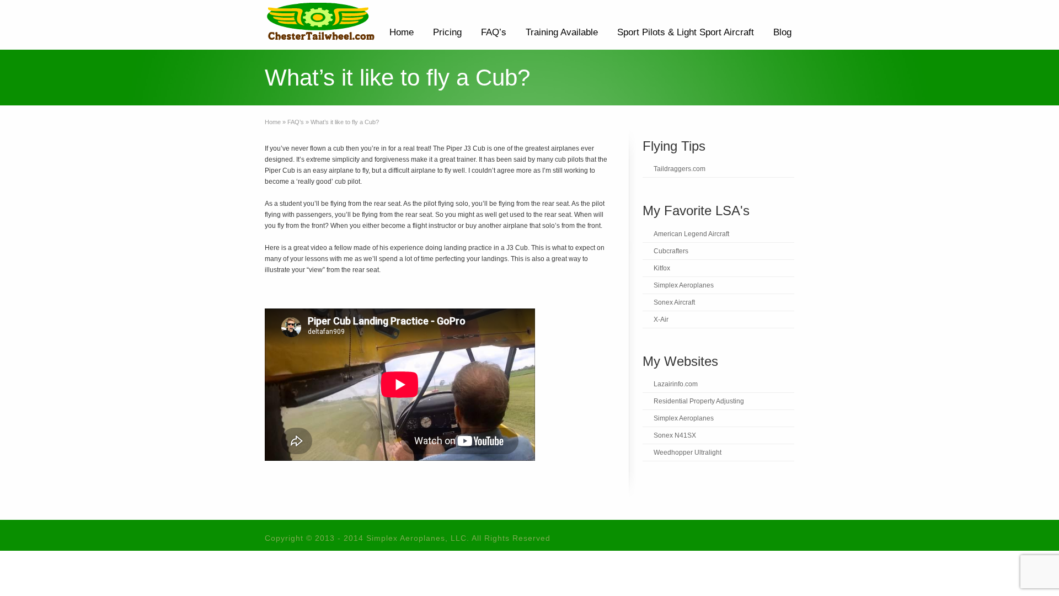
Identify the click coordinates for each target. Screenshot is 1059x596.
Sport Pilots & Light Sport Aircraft (685, 32)
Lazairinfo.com (676, 384)
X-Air (661, 319)
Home (401, 32)
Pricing (447, 32)
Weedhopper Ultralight (687, 452)
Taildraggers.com (679, 169)
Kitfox (662, 268)
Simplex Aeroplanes (684, 285)
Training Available (562, 32)
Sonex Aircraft (674, 302)
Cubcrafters (671, 251)
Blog (782, 32)
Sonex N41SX (675, 435)
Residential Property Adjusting (699, 401)
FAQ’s (493, 32)
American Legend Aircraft (691, 234)
